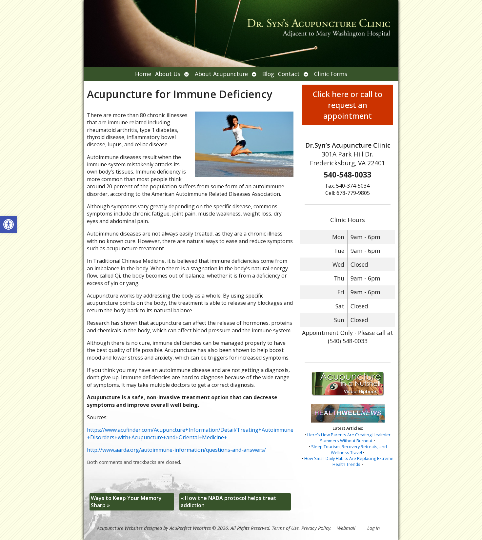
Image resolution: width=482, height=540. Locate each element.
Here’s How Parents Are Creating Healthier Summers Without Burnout (349, 438)
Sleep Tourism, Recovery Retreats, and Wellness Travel (349, 449)
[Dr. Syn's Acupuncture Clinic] (241, 33)
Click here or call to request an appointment (347, 105)
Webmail (346, 528)
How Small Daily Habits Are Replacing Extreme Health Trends (348, 461)
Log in (373, 528)
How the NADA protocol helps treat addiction (228, 501)
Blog (268, 74)
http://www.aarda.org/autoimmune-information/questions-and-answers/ (176, 449)
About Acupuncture (221, 74)
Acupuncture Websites (120, 528)
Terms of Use (285, 528)
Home (143, 74)
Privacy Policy (316, 528)
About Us (167, 74)
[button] (8, 224)
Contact (289, 74)
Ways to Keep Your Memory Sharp (126, 501)
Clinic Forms (330, 74)
